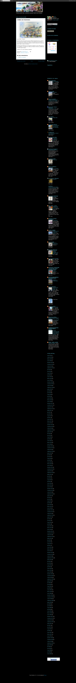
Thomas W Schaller (52, 286)
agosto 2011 (49, 538)
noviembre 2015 (50, 447)
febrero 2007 (49, 634)
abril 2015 (49, 460)
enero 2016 (49, 444)
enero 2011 (49, 550)
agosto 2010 (49, 559)
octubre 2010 (49, 556)
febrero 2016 (49, 442)
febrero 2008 (49, 612)
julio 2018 (49, 390)
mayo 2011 (49, 543)
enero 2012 (49, 529)
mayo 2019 (49, 373)
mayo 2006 (49, 650)
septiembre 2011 (50, 536)
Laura (54, 16)
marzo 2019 (49, 376)
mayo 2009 (49, 586)
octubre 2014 (49, 470)
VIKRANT (50, 298)
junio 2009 (49, 584)
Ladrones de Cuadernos (53, 149)
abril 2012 (49, 524)
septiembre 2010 (50, 557)
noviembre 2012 (50, 511)
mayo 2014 (49, 479)
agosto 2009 (49, 580)
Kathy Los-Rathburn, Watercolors (52, 167)
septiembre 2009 (50, 579)
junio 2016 (49, 435)
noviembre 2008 (50, 596)
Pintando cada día (51, 306)
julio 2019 (49, 369)
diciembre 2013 (50, 488)
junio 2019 (49, 371)
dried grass (55, 196)
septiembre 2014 (50, 472)
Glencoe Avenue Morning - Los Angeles (55, 288)
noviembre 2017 (50, 405)
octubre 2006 (49, 641)
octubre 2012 (49, 513)
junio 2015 (49, 456)
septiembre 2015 (50, 451)
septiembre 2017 (50, 408)
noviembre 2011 (50, 532)
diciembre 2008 (50, 595)
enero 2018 (49, 401)
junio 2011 (49, 541)
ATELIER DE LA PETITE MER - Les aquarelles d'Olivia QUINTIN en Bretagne (53, 268)
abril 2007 (49, 630)
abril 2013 (49, 502)
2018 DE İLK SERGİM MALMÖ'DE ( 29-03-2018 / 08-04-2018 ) (55, 252)
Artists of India (51, 91)
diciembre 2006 (50, 637)
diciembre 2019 (50, 362)
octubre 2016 (49, 428)
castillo (21, 52)
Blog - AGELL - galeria (52, 205)
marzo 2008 (49, 611)
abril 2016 (49, 438)
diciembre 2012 (50, 509)
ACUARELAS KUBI (51, 158)
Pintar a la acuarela (52, 99)
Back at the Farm (56, 168)
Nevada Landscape (56, 319)
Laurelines (50, 186)
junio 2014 (49, 477)
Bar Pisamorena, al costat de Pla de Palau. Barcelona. (56, 126)
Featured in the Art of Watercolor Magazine (56, 232)
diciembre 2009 (50, 573)
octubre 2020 (49, 357)
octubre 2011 (49, 534)
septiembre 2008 (50, 600)
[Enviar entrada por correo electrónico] (30, 51)
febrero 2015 (49, 463)
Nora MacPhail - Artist (52, 137)
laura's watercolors (52, 80)
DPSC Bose (55, 92)
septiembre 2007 (50, 621)
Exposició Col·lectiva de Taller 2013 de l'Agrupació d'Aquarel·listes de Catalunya (56, 332)
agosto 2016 (49, 431)
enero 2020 (49, 360)
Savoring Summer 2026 (52, 108)
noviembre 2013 (50, 490)
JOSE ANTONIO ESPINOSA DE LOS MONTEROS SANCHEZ (53, 278)
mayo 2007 (49, 628)
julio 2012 (49, 518)
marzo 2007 (49, 632)
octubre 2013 (49, 492)
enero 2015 (49, 465)
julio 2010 (49, 561)
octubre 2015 (49, 449)
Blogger (45, 675)
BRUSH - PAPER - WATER (53, 342)
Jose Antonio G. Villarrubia (53, 178)
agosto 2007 (49, 623)
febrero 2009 (49, 591)
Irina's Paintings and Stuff (53, 258)
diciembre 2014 (50, 467)
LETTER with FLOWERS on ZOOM (55, 139)
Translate (55, 25)
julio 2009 (49, 582)
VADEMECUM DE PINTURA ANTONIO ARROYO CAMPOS (53, 328)
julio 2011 (49, 540)
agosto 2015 (49, 453)
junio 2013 (49, 499)
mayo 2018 (49, 394)
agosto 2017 (49, 410)
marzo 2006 (49, 653)
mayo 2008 (49, 607)
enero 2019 (49, 380)
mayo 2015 (49, 458)
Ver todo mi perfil (55, 19)
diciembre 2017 (50, 403)
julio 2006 (49, 646)
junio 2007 (49, 627)
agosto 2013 (49, 495)
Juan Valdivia (51, 116)
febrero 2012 (49, 527)
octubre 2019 (49, 366)
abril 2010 (49, 566)
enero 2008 (49, 614)
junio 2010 (49, 563)
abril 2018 (49, 396)
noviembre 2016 (50, 426)
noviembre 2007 (50, 618)
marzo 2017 (49, 419)
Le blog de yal (51, 132)
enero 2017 (49, 422)
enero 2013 (49, 508)
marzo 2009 (49, 589)
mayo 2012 (49, 522)
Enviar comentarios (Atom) (33, 63)
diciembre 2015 (50, 445)
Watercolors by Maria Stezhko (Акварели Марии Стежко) (53, 318)
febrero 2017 (49, 421)
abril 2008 (49, 609)
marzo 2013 (49, 504)
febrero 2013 (49, 506)
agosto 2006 (49, 644)
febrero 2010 (49, 570)
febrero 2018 (49, 399)
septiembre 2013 (50, 493)
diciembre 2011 (50, 531)
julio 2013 (49, 497)
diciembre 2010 (50, 552)
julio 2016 (49, 433)
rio (28, 52)
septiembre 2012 (50, 515)
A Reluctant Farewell (51, 343)
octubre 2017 (49, 406)
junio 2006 (49, 648)
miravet (26, 52)
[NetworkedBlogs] (53, 658)
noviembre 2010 (50, 554)
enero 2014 (49, 486)
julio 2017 (49, 412)
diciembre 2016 (50, 424)
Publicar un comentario (22, 57)
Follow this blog (54, 659)
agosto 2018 (49, 389)
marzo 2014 (49, 483)
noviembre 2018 (50, 383)
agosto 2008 (49, 602)
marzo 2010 (49, 568)
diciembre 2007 (50, 616)
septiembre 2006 (50, 643)
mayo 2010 (49, 564)
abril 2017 (49, 417)
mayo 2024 (49, 355)
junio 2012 (49, 520)
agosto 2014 (49, 474)
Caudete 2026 (55, 117)
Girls (53, 259)
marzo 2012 (49, 525)
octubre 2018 (49, 385)
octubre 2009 (49, 577)
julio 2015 (49, 454)
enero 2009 (49, 593)
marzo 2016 (49, 440)
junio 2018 (49, 392)
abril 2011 (49, 545)
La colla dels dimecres (52, 124)
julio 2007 (49, 625)
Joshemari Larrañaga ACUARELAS (52, 219)
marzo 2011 (49, 547)
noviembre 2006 (50, 639)
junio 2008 (49, 605)
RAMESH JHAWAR (51, 230)
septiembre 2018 (50, 387)
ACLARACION (55, 220)
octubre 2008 (49, 598)
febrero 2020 (49, 358)
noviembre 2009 (50, 575)
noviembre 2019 (50, 364)
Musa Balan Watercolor (52, 249)
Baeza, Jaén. (55, 159)
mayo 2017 (49, 415)
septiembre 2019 (50, 367)
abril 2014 (49, 481)
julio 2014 (49, 476)
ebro (24, 52)
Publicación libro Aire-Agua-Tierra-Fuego (55, 207)
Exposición (55, 179)
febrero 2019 (49, 378)
